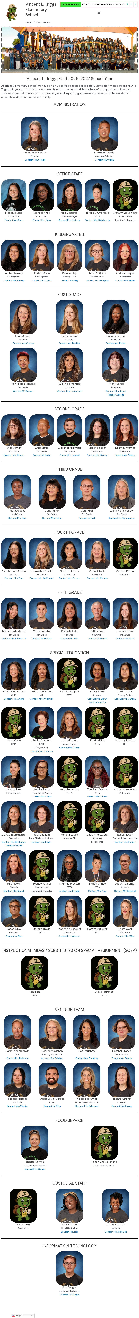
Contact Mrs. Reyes (125, 280)
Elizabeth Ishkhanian (13, 834)
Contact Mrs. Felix (69, 638)
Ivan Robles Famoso (23, 383)
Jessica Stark (125, 631)
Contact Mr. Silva (14, 936)
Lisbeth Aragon (69, 691)
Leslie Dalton (69, 740)
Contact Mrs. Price (97, 890)
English (19, 1315)
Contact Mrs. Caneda (125, 698)
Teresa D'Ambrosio (97, 213)
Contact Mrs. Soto (14, 220)
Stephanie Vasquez (69, 929)
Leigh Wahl (125, 929)
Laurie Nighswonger (122, 510)
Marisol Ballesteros (14, 631)
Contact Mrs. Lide (69, 1231)
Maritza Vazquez (97, 929)
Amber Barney (14, 273)
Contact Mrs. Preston (69, 890)
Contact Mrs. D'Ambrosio (97, 220)
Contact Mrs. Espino (116, 343)
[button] (99, 12)
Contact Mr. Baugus (69, 1294)
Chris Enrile (41, 448)
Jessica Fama (14, 789)
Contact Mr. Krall (87, 518)
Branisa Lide (69, 1224)
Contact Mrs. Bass (17, 518)
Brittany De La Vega (125, 213)
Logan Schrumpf (125, 883)
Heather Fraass (121, 1051)
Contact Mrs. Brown (97, 698)
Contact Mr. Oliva (52, 1106)
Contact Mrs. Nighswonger (121, 518)
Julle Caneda (125, 691)
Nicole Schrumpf (87, 1098)
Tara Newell (14, 883)
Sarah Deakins (69, 336)
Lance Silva (14, 929)
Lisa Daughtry (86, 1051)
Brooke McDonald (42, 571)
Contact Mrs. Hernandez (69, 391)
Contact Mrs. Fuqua (42, 796)
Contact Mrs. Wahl (125, 936)
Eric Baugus (69, 1287)
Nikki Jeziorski (69, 213)
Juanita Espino (116, 336)
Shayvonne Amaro (13, 691)
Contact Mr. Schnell (97, 638)
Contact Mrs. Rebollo (97, 578)
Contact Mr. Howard (69, 455)
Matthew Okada (104, 152)
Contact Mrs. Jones (116, 391)
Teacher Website (115, 394)
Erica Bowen (13, 448)
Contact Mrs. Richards (116, 1231)
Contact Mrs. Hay (69, 280)
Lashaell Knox (41, 213)
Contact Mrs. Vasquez (69, 936)
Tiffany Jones (115, 383)
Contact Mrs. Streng (122, 1106)
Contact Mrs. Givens (97, 796)
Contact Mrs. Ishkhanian (14, 841)
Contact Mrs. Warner (125, 455)
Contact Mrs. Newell (14, 890)
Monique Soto (14, 213)
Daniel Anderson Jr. (17, 1051)
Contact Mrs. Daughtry (86, 1058)
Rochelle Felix (69, 631)
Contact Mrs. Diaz (14, 578)
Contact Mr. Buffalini (42, 638)
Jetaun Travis (41, 929)
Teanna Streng (122, 1098)
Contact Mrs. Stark (125, 638)
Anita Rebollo (97, 571)
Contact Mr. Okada (104, 159)
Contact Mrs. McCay (125, 841)
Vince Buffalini (41, 631)
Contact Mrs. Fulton (52, 518)
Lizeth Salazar (97, 448)
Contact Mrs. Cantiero (42, 751)
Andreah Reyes (125, 273)
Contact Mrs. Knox (41, 220)
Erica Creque (23, 336)
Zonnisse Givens (97, 789)
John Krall (87, 510)
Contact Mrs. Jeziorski (69, 220)
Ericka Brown (97, 691)
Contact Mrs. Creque (23, 343)
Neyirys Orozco (69, 571)
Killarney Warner (125, 448)
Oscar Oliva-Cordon (52, 1098)
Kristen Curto (42, 273)
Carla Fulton (52, 510)
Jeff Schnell (97, 631)
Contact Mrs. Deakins (69, 343)
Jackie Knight (42, 834)
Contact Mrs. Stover (35, 159)
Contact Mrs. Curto (41, 280)
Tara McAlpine (97, 273)
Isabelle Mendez (17, 1098)
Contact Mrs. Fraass (122, 1058)
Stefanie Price (97, 883)
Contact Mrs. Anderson (41, 698)
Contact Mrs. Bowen (14, 455)
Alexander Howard (69, 448)
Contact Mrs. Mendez (17, 1106)
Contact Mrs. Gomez (34, 1169)
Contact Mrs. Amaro (14, 698)
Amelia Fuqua (41, 789)
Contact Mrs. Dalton (69, 747)
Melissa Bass (17, 510)
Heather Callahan (52, 1051)
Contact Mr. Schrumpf (125, 890)
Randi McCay (125, 834)
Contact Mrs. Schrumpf (86, 1106)
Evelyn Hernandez (69, 383)
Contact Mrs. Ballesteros (14, 638)
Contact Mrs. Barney (14, 280)
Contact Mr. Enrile (41, 455)
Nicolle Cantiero (41, 740)
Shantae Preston (69, 883)
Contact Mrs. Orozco (69, 578)
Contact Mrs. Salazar (97, 455)
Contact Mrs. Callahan (52, 1058)
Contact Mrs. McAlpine (97, 280)
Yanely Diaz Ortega (14, 571)
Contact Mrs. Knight (42, 841)
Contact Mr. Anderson (17, 1058)
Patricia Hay (69, 273)
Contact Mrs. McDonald (41, 578)
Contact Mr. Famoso (23, 391)
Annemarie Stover (34, 152)
